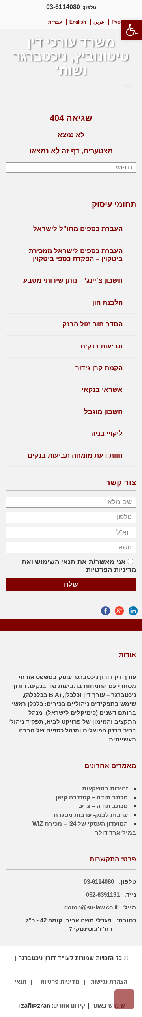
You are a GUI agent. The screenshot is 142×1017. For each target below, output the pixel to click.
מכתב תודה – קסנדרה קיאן (92, 797)
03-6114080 (63, 7)
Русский (121, 22)
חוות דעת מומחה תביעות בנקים (75, 455)
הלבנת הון (107, 302)
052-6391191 (103, 894)
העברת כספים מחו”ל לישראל (78, 229)
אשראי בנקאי (102, 389)
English (77, 22)
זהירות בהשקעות (105, 788)
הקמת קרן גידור (99, 368)
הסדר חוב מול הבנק (92, 324)
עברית (55, 22)
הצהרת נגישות (109, 981)
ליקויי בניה (107, 433)
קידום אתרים (69, 1005)
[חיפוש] (13, 167)
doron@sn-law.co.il (91, 907)
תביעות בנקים (101, 346)
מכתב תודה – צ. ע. (103, 806)
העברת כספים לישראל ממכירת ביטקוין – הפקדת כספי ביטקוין (76, 255)
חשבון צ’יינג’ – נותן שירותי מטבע (73, 280)
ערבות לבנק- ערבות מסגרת (91, 815)
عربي (98, 22)
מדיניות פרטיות (60, 981)
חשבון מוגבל (103, 411)
